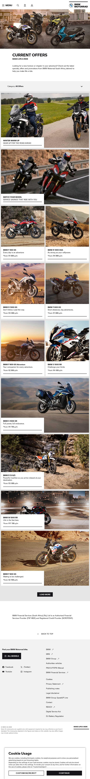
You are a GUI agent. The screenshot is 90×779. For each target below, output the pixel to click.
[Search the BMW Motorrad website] (18, 4)
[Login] (32, 4)
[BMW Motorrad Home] (78, 5)
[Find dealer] (25, 4)
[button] (7, 5)
